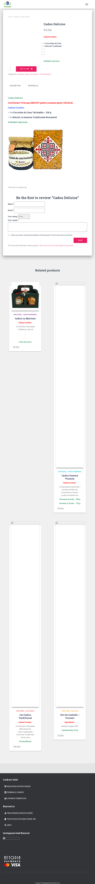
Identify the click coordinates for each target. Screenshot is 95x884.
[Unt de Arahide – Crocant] (70, 614)
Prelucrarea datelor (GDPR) (20, 813)
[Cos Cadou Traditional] (25, 614)
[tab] (17, 86)
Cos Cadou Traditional (25, 716)
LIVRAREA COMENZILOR (16, 798)
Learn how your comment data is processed (56, 245)
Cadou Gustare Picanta (70, 477)
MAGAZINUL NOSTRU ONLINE (18, 786)
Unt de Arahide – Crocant (70, 716)
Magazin (74, 711)
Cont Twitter (50, 877)
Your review (13, 220)
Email (11, 210)
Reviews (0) (33, 86)
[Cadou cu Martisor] (25, 296)
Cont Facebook (45, 877)
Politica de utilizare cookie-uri (21, 819)
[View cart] (91, 4)
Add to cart (25, 69)
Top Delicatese (45, 74)
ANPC (9, 825)
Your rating (13, 217)
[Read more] (36, 347)
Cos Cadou (30, 711)
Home (10, 17)
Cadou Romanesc (32, 74)
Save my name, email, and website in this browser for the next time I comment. (42, 235)
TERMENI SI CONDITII (15, 792)
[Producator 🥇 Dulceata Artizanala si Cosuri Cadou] (8, 4)
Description (15, 86)
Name (11, 204)
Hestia (37, 883)
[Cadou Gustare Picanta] (70, 375)
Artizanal (16, 17)
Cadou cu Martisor (25, 318)
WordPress (55, 883)
